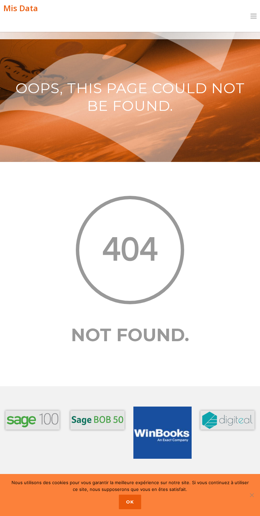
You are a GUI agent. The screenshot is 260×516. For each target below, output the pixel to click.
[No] (251, 495)
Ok (130, 501)
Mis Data (20, 8)
